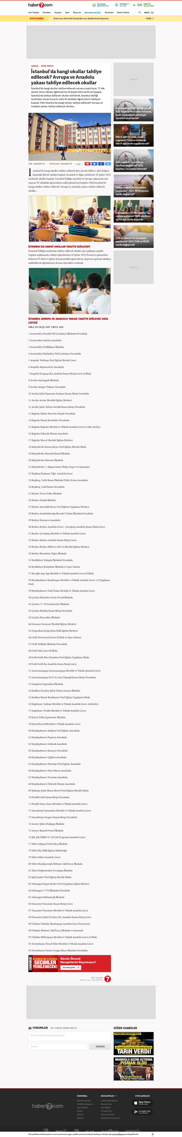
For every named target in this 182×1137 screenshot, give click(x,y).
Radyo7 (61, 1131)
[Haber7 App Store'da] (142, 1103)
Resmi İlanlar (123, 13)
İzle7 (109, 1131)
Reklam (80, 1114)
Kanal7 (45, 1131)
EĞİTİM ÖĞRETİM (47, 66)
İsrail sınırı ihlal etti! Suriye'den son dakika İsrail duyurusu (81, 19)
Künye (79, 1111)
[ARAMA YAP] (139, 12)
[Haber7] (40, 5)
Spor (67, 13)
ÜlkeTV (90, 1131)
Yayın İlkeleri (82, 1107)
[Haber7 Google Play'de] (142, 1111)
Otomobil (109, 13)
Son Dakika (33, 13)
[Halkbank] (93, 12)
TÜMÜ (149, 19)
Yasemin (132, 1131)
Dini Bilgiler (106, 1107)
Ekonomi (77, 13)
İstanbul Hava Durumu (110, 1118)
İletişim (80, 1118)
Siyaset (57, 13)
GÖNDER (100, 1046)
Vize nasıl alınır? (108, 1114)
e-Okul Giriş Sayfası (109, 1100)
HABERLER (34, 66)
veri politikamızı (118, 1134)
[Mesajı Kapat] (153, 1134)
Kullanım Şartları (84, 1100)
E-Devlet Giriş (106, 1111)
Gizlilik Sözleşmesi (85, 1104)
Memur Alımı (106, 1104)
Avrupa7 (76, 1131)
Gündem (47, 13)
